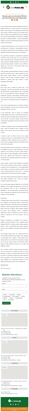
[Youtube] (15, 2)
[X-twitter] (13, 2)
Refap (19, 294)
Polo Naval (16, 296)
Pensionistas (19, 298)
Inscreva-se (6, 303)
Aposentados (6, 296)
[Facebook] (10, 2)
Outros (5, 294)
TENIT (11, 298)
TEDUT (5, 298)
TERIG (23, 296)
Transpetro (11, 299)
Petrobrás (12, 294)
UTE (4, 299)
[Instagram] (18, 2)
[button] (12, 20)
